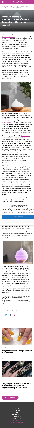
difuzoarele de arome (8, 37)
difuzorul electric (25, 136)
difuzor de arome (7, 123)
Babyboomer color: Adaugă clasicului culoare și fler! (17, 351)
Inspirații (4, 379)
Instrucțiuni (4, 347)
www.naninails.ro (17, 420)
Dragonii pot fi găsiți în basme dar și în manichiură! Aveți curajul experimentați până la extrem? (16, 385)
